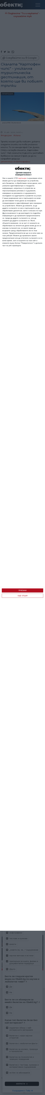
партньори (22, 178)
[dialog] (22, 547)
